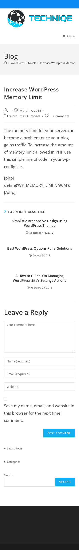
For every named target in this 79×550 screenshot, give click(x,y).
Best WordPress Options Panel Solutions (39, 248)
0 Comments (60, 116)
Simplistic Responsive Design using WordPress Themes (39, 223)
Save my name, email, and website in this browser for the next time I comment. (39, 413)
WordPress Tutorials (24, 116)
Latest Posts (14, 448)
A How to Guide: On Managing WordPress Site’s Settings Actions (39, 278)
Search (8, 475)
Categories (13, 462)
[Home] (5, 63)
